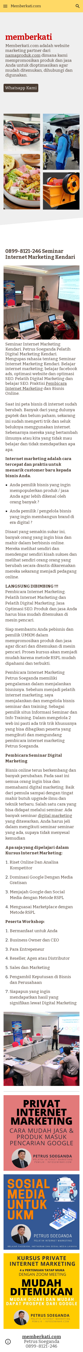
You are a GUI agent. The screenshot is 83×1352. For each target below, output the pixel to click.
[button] (5, 6)
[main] (42, 57)
